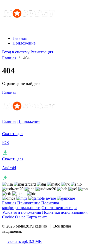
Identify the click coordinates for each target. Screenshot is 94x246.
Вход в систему (16, 52)
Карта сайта (37, 217)
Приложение (24, 43)
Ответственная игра (59, 207)
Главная (20, 38)
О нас (20, 217)
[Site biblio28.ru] (45, 24)
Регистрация (42, 52)
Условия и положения (21, 212)
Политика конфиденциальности (30, 205)
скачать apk (24, 241)
